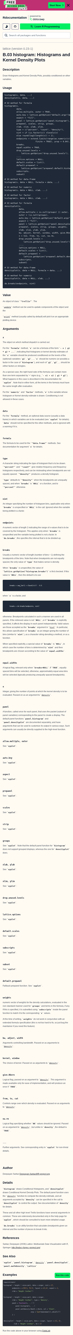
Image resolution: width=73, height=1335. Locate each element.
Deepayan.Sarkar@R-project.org (35, 1174)
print (7, 317)
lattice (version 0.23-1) (18, 48)
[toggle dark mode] (6, 26)
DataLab (46, 1331)
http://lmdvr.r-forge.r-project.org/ (26, 1247)
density (46, 695)
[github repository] (15, 26)
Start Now (55, 5)
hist (52, 627)
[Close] (68, 5)
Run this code (62, 1275)
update (7, 307)
